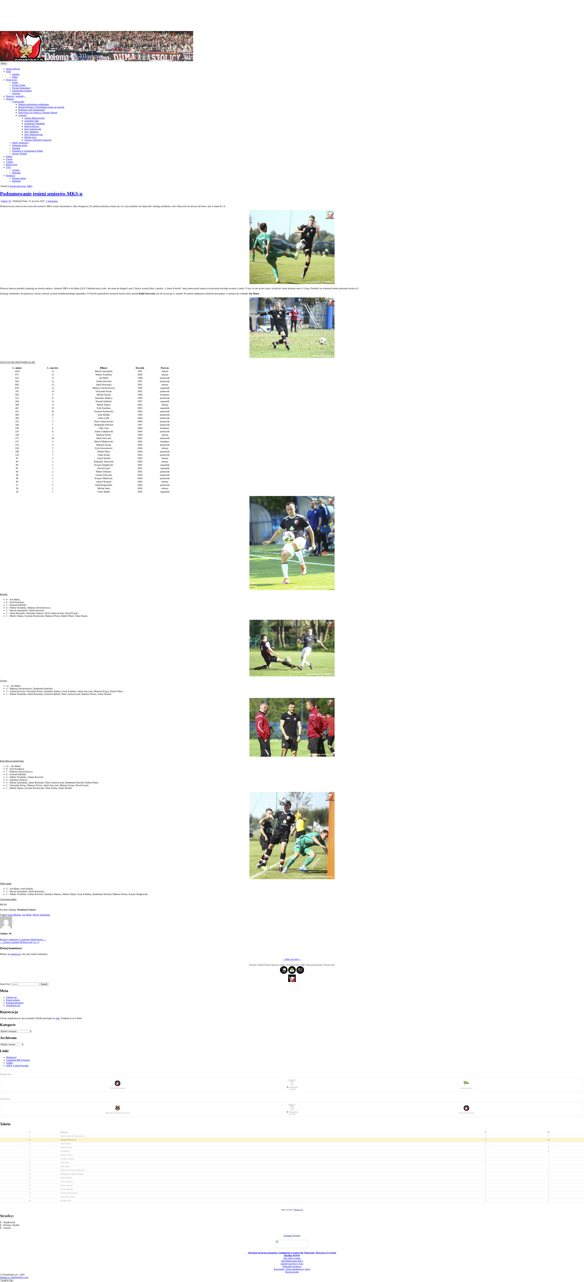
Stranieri (16, 148)
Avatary (16, 170)
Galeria (9, 162)
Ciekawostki (18, 101)
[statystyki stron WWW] (288, 1235)
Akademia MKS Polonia (18, 1060)
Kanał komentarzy (15, 1002)
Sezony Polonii (19, 153)
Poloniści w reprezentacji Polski (27, 151)
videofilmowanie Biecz (292, 1261)
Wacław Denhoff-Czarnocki (37, 140)
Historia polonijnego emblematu (33, 104)
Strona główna (13, 69)
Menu (3, 63)
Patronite (16, 173)
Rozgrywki (11, 79)
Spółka (9, 1063)
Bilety (15, 77)
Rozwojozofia (292, 1272)
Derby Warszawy (20, 142)
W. (6, 201)
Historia (10, 99)
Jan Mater (26, 915)
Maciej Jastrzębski (41, 915)
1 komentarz (52, 201)
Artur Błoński (14, 915)
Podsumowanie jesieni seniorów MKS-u (41, 193)
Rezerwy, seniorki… (16, 96)
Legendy (22, 115)
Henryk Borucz (31, 126)
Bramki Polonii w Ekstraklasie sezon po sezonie (41, 107)
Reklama (16, 181)
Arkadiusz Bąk (31, 121)
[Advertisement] (91, 15)
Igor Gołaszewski (32, 129)
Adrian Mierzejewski (34, 118)
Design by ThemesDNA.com (14, 1277)
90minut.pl (11, 1057)
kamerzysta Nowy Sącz (292, 1263)
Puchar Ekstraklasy (21, 88)
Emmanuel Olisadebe (34, 123)
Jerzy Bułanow (31, 131)
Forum (9, 159)
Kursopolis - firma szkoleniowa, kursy (292, 1269)
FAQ (8, 167)
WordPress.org (13, 1005)
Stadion (15, 74)
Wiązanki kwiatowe (292, 1266)
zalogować (16, 954)
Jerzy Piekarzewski (33, 134)
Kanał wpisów (13, 1000)
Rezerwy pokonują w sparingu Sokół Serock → (23, 939)
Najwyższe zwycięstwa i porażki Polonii (37, 112)
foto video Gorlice (292, 1258)
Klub (8, 71)
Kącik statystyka (18, 186)
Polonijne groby (20, 145)
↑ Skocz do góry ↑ (292, 959)
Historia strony (19, 178)
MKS (29, 186)
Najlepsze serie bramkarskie (31, 110)
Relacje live (11, 164)
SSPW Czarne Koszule (17, 1065)
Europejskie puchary (22, 90)
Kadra (15, 82)
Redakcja (10, 175)
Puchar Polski (18, 85)
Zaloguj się (11, 997)
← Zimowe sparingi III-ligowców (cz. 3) (19, 942)
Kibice (9, 156)
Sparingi (16, 93)
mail (58, 1018)
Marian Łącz (30, 137)
